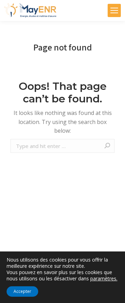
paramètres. (103, 278)
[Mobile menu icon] (114, 10)
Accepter (22, 291)
